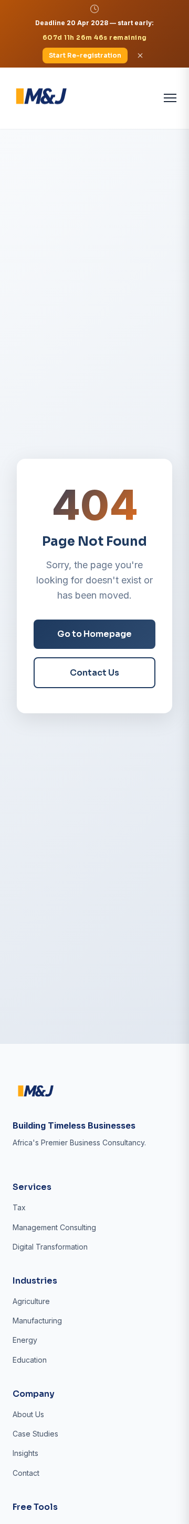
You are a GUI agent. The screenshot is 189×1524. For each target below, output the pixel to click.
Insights (25, 1453)
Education (30, 1359)
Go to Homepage (94, 633)
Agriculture (31, 1301)
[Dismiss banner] (140, 55)
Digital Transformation (50, 1246)
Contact (26, 1472)
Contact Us (94, 672)
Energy (25, 1339)
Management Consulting (54, 1227)
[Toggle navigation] (170, 98)
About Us (28, 1414)
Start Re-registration (85, 55)
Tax (19, 1207)
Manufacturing (37, 1320)
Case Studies (35, 1433)
